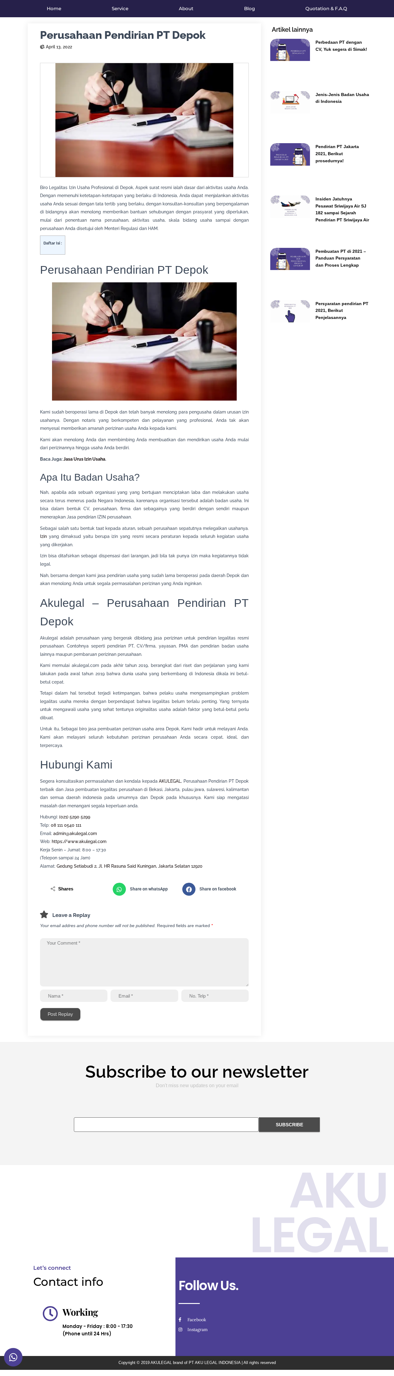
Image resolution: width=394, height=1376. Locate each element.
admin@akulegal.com (75, 833)
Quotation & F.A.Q (326, 8)
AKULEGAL (170, 781)
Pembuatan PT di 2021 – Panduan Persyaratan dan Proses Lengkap (341, 258)
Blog (249, 8)
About (186, 8)
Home (54, 8)
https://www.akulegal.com (79, 841)
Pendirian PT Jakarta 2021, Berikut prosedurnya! (337, 153)
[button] (144, 889)
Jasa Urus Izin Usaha (84, 459)
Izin (43, 536)
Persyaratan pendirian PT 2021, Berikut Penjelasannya (342, 310)
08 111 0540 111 (66, 825)
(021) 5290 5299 (74, 816)
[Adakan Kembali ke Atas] (382, 1363)
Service (120, 8)
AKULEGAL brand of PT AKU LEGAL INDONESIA (195, 1362)
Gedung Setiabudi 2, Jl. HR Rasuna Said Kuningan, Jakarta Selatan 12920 (130, 866)
